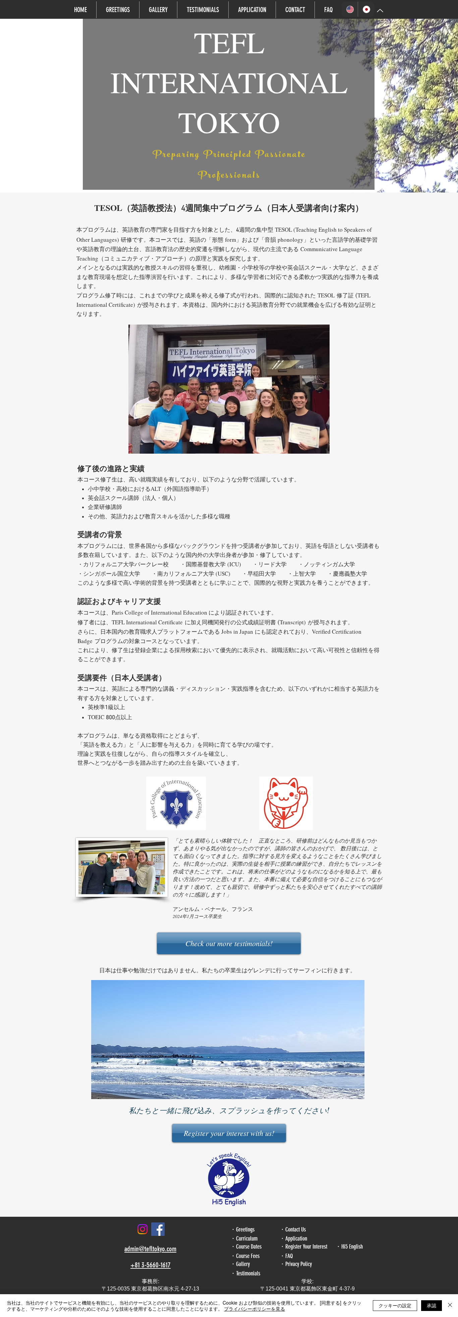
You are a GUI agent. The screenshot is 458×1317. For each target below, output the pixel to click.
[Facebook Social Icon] (158, 1229)
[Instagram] (142, 1229)
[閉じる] (450, 1306)
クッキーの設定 (395, 1305)
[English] (350, 9)
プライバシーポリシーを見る (254, 1308)
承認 (431, 1305)
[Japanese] (366, 9)
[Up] (380, 10)
